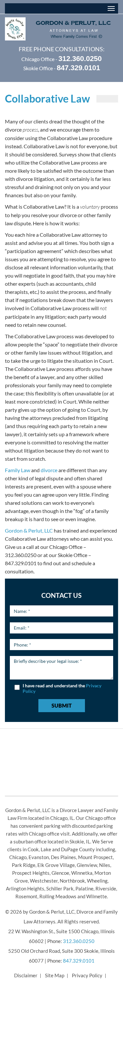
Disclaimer (25, 975)
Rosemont (26, 896)
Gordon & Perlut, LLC (29, 530)
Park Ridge (23, 865)
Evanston (39, 857)
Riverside (105, 888)
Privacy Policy (87, 975)
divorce (49, 470)
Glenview (87, 865)
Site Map (54, 975)
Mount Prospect (95, 857)
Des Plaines (63, 857)
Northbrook (72, 881)
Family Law (17, 470)
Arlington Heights (25, 888)
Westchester (44, 881)
